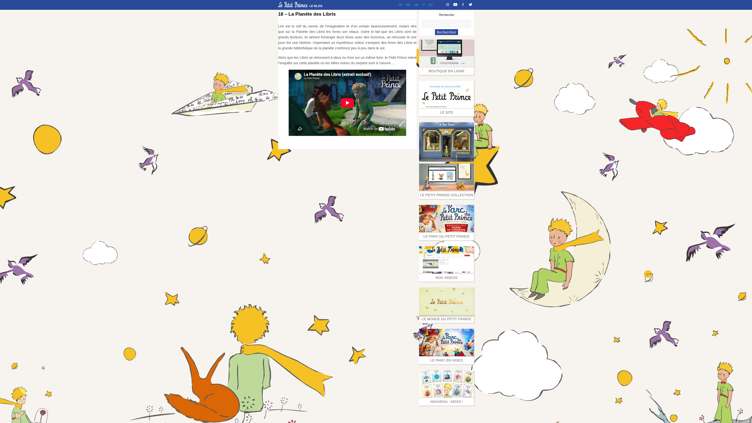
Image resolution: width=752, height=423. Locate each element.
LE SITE (446, 112)
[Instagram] (447, 5)
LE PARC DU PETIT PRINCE (446, 236)
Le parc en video (446, 360)
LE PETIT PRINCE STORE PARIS (446, 154)
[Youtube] (455, 5)
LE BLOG (316, 6)
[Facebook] (463, 5)
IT (423, 4)
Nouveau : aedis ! (446, 402)
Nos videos (446, 278)
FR (400, 4)
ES (431, 4)
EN (408, 4)
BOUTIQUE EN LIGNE (447, 71)
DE (416, 4)
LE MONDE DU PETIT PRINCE (446, 319)
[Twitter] (470, 5)
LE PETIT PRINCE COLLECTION (446, 195)
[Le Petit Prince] (292, 4)
